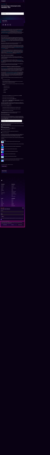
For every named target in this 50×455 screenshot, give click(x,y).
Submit (3, 216)
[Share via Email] (10, 25)
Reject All (12, 224)
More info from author (4, 172)
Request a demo (4, 166)
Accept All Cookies (20, 224)
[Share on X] (5, 25)
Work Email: (2, 210)
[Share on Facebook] (3, 25)
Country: (2, 213)
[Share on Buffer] (8, 25)
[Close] (23, 208)
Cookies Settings (5, 224)
